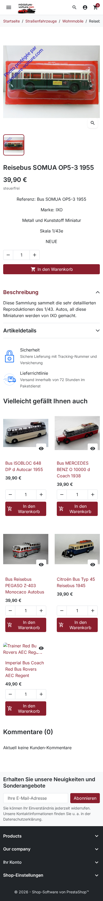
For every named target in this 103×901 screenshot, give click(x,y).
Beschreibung (21, 292)
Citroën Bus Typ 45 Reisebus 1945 (76, 582)
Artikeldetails (19, 330)
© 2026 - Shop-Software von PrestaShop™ (51, 892)
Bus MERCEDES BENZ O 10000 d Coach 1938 (73, 469)
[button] (74, 7)
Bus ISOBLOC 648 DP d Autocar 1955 (24, 466)
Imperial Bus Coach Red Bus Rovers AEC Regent (24, 669)
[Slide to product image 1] (13, 144)
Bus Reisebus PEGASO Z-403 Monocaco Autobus (24, 585)
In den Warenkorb (52, 269)
